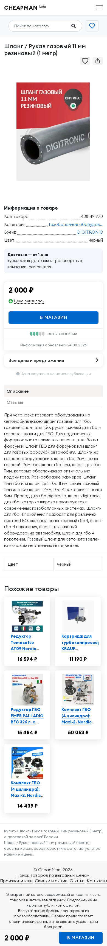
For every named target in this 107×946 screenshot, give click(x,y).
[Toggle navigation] (99, 7)
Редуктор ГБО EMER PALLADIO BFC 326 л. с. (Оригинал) (27, 719)
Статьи (77, 880)
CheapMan (25, 7)
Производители (16, 880)
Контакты (97, 880)
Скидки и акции (51, 880)
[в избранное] (85, 61)
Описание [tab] (18, 391)
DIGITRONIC (90, 232)
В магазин (53, 317)
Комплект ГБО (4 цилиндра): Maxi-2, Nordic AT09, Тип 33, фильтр (26, 795)
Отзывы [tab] (15, 402)
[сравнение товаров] (92, 25)
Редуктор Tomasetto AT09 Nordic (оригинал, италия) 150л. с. (27, 649)
